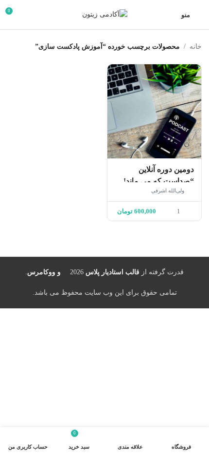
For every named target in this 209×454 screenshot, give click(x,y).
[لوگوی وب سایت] (104, 14)
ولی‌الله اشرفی (167, 190)
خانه (196, 46)
